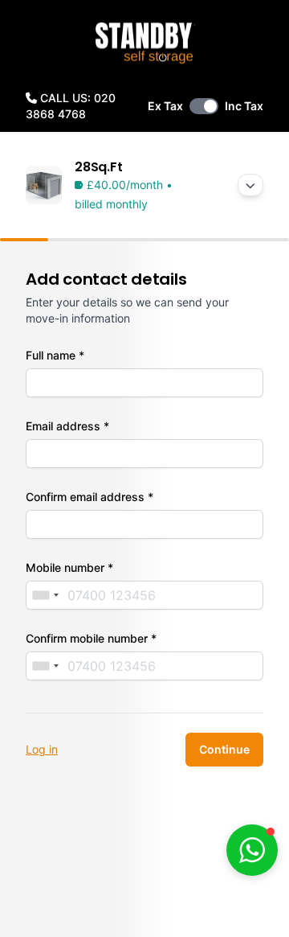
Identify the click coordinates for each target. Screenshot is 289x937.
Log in (42, 749)
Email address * (67, 426)
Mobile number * (69, 567)
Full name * (55, 355)
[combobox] (44, 595)
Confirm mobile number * (91, 638)
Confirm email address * (89, 496)
